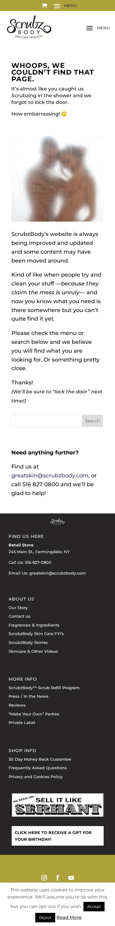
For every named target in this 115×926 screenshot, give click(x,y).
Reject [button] (45, 917)
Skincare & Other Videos (33, 651)
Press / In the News (28, 696)
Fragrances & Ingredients (34, 625)
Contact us (19, 616)
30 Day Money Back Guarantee (40, 759)
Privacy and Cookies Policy (36, 776)
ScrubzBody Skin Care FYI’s (36, 633)
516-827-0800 (38, 562)
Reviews (17, 705)
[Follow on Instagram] (44, 877)
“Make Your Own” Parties (34, 713)
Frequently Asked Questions (38, 767)
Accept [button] (94, 906)
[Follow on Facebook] (57, 877)
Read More (69, 917)
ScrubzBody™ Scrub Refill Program (44, 687)
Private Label (22, 722)
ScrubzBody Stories (28, 642)
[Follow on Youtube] (71, 877)
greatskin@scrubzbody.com (57, 573)
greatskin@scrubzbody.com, (50, 475)
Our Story (18, 607)
